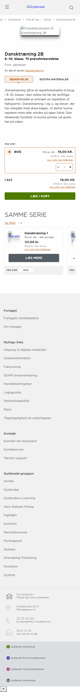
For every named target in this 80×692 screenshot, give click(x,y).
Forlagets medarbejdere (21, 318)
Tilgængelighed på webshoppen (27, 418)
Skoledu (9, 549)
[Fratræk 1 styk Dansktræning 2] (74, 258)
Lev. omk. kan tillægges (60, 159)
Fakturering (12, 367)
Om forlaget (12, 327)
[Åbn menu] (7, 7)
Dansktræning (34, 70)
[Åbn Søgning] (71, 7)
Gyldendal (11, 489)
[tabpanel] (40, 110)
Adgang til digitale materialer (25, 350)
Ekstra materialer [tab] (54, 79)
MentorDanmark (15, 532)
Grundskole (14, 19)
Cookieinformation (17, 358)
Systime (9, 575)
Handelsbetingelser (18, 384)
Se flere (14, 223)
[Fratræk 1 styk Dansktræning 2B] (58, 167)
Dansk (47, 19)
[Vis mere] (40, 131)
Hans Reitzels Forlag (19, 506)
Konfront (10, 524)
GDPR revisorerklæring (20, 375)
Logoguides (12, 392)
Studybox (11, 566)
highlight (10, 515)
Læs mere (42, 259)
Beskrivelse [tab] (19, 79)
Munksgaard (13, 541)
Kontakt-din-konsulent (20, 441)
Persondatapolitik (16, 401)
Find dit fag (32, 19)
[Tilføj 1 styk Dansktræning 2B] (70, 167)
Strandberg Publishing (20, 558)
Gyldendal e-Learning (19, 498)
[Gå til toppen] (3, 689)
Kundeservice (13, 449)
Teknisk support (15, 458)
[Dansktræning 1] (14, 239)
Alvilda (9, 481)
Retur (8, 409)
